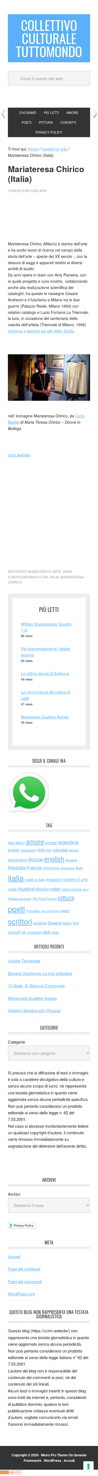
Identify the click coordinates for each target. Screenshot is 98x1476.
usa (46, 931)
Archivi (14, 1194)
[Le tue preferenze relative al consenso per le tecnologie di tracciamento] (88, 1466)
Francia (34, 867)
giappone (68, 867)
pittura (66, 897)
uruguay (34, 932)
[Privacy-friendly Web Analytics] (11, 1472)
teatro (67, 923)
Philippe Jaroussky (20, 899)
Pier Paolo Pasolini (45, 898)
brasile (13, 850)
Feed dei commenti (25, 1281)
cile (48, 850)
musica (26, 888)
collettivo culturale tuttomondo (49, 38)
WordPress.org (21, 1294)
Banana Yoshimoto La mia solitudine (40, 973)
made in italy (35, 879)
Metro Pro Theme (54, 1455)
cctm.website (19, 455)
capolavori (28, 850)
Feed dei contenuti (24, 1269)
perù (86, 889)
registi (65, 910)
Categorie (16, 1042)
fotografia (17, 867)
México (42, 889)
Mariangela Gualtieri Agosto (45, 717)
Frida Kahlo (51, 867)
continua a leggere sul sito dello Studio (41, 331)
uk (24, 932)
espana (71, 859)
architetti (51, 843)
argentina (68, 842)
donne (35, 859)
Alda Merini (16, 842)
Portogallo (33, 911)
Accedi (14, 1256)
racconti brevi (50, 911)
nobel (55, 888)
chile (41, 850)
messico (53, 879)
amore (35, 841)
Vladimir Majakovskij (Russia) (34, 1010)
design (74, 850)
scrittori (20, 921)
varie (67, 571)
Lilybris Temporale (24, 961)
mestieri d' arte (46, 571)
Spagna (55, 923)
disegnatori (17, 859)
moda (12, 889)
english (54, 858)
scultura (40, 923)
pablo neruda (72, 889)
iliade (79, 868)
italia (54, 577)
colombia (60, 850)
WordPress (52, 1460)
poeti (16, 908)
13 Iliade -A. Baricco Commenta (36, 985)
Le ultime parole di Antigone (45, 673)
